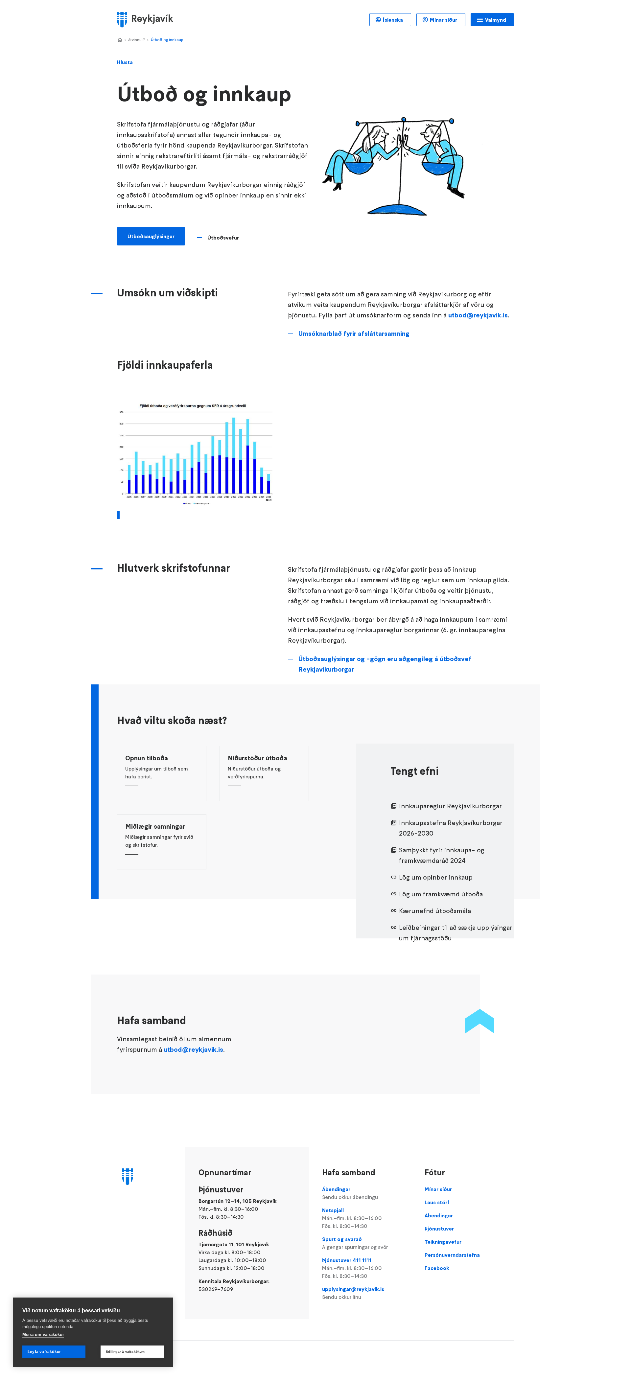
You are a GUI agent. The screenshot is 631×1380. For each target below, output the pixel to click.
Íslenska (393, 19)
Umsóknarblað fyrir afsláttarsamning (353, 333)
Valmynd (495, 19)
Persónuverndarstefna (452, 1255)
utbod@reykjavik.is (478, 315)
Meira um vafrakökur (43, 1334)
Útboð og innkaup (167, 39)
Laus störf (437, 1202)
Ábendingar (350, 1193)
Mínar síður (443, 19)
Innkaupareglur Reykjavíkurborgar (450, 806)
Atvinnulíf (136, 39)
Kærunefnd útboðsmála (435, 911)
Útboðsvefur (223, 237)
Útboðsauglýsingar (151, 236)
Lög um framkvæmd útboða (441, 894)
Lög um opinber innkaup (436, 877)
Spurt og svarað (355, 1243)
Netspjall (352, 1218)
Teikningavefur (443, 1241)
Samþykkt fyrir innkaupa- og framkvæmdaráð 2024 (441, 855)
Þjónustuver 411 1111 (352, 1268)
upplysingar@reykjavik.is (353, 1293)
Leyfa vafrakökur (44, 1351)
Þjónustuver (439, 1228)
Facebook (437, 1268)
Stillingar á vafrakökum (125, 1351)
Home (120, 40)
